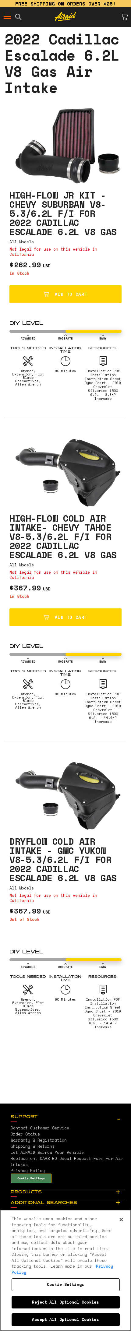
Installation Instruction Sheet (103, 376)
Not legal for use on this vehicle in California (53, 251)
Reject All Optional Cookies (65, 1302)
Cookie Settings (31, 1178)
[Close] (121, 1219)
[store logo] (65, 17)
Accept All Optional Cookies (65, 1319)
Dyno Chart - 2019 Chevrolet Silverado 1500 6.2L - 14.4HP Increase (103, 713)
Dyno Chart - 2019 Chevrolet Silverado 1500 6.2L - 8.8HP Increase (103, 390)
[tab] (68, 1117)
